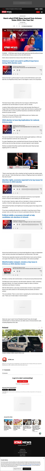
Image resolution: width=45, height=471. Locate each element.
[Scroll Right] (42, 327)
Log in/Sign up (5, 391)
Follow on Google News (27, 26)
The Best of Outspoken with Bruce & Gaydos (14, 8)
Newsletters (12, 389)
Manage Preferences (17, 468)
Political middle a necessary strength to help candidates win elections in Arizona (18, 216)
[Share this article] (17, 26)
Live (3, 8)
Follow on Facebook (22, 452)
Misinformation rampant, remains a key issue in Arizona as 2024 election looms (19, 263)
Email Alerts (22, 455)
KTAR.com (11, 359)
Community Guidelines (25, 383)
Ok (43, 458)
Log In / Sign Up (23, 381)
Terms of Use (31, 464)
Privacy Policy (36, 464)
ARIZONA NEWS (22, 16)
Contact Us (22, 449)
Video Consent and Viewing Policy (26, 465)
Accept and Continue (26, 468)
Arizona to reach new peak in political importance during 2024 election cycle (20, 62)
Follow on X (22, 454)
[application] (22, 160)
